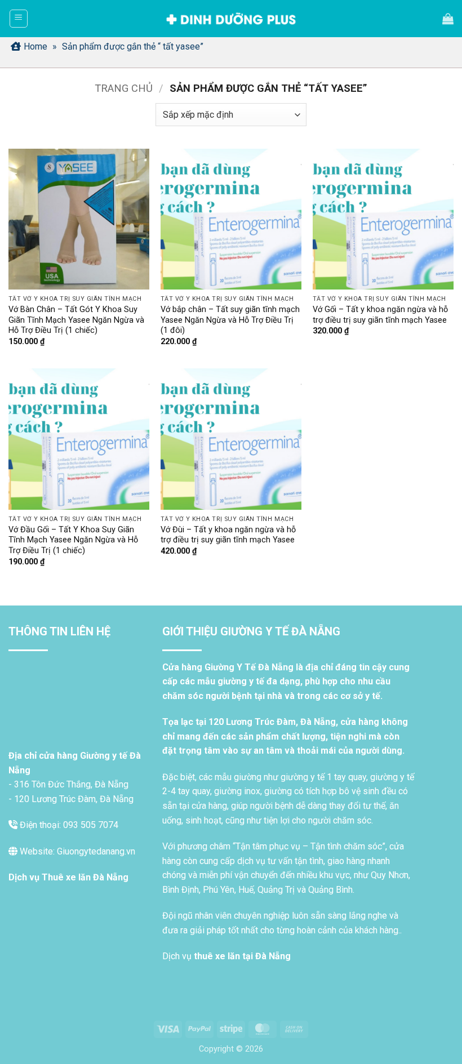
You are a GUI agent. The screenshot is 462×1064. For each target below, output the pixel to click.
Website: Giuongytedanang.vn (76, 851)
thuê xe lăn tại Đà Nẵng (242, 956)
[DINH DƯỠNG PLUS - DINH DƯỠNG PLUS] (231, 19)
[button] (19, 19)
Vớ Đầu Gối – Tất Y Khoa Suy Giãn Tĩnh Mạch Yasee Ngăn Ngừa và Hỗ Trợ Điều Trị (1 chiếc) (73, 540)
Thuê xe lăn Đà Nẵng (85, 877)
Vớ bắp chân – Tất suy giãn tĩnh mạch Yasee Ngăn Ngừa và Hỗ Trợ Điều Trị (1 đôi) (230, 320)
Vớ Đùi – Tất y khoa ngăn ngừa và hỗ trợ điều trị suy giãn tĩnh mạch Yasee (228, 535)
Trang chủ (124, 88)
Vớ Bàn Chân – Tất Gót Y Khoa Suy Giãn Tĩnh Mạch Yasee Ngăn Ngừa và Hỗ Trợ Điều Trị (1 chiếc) (76, 320)
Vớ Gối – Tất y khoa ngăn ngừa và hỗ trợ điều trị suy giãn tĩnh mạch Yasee (380, 315)
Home (35, 46)
